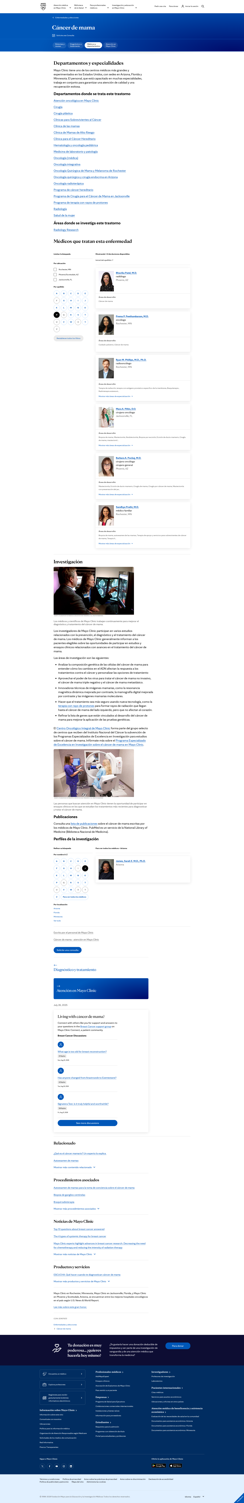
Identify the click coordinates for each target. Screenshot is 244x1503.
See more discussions (87, 1123)
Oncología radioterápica (69, 183)
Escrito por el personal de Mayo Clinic (73, 932)
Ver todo (57, 920)
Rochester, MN (65, 269)
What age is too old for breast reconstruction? (82, 1051)
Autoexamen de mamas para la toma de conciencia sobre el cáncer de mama (94, 1187)
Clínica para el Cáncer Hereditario (75, 139)
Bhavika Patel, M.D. (126, 272)
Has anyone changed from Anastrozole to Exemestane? (87, 1077)
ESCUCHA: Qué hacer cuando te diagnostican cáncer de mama (87, 1274)
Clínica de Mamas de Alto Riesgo (74, 132)
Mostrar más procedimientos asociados (75, 1208)
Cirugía (58, 107)
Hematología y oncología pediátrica (76, 145)
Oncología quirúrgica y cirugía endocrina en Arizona (86, 177)
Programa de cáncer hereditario (73, 190)
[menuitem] (59, 45)
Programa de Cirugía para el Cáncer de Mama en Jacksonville (92, 196)
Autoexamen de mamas (66, 1160)
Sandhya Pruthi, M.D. (127, 506)
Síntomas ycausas (59, 45)
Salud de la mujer (64, 215)
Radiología (60, 209)
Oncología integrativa (67, 164)
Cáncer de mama (73, 27)
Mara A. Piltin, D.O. (126, 408)
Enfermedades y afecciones (67, 17)
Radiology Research (66, 230)
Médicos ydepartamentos (93, 45)
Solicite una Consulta (65, 35)
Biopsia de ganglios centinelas (69, 1194)
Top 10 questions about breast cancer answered (79, 1229)
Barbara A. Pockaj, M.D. (128, 457)
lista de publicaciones (84, 823)
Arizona (57, 908)
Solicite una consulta (68, 950)
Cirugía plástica (63, 113)
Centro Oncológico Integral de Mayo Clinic (83, 728)
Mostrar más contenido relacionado (73, 1167)
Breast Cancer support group (95, 1026)
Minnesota (58, 916)
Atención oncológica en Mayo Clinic (76, 100)
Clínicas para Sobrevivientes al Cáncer (77, 119)
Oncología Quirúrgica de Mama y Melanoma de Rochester (90, 170)
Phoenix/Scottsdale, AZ (69, 274)
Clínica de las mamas (67, 126)
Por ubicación (60, 263)
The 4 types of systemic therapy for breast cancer (80, 1236)
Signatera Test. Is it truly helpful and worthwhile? (83, 1103)
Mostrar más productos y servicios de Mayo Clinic (80, 1281)
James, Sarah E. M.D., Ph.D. (131, 860)
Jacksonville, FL (65, 279)
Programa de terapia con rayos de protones (81, 202)
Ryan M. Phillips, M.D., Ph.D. (131, 359)
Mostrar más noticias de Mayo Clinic (73, 1254)
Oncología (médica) (66, 158)
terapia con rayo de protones (76, 706)
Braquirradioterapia (64, 1201)
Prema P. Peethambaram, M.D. (132, 316)
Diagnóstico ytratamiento (76, 45)
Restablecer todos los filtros (68, 338)
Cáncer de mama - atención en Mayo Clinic (76, 939)
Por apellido (59, 287)
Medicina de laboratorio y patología (76, 151)
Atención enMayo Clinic (111, 45)
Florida (57, 912)
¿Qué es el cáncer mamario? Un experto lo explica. (80, 1153)
